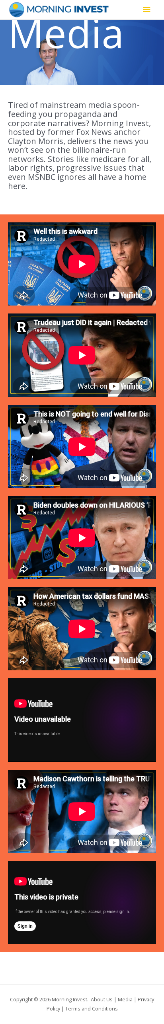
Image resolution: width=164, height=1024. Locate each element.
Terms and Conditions (91, 1008)
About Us (102, 999)
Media (125, 999)
